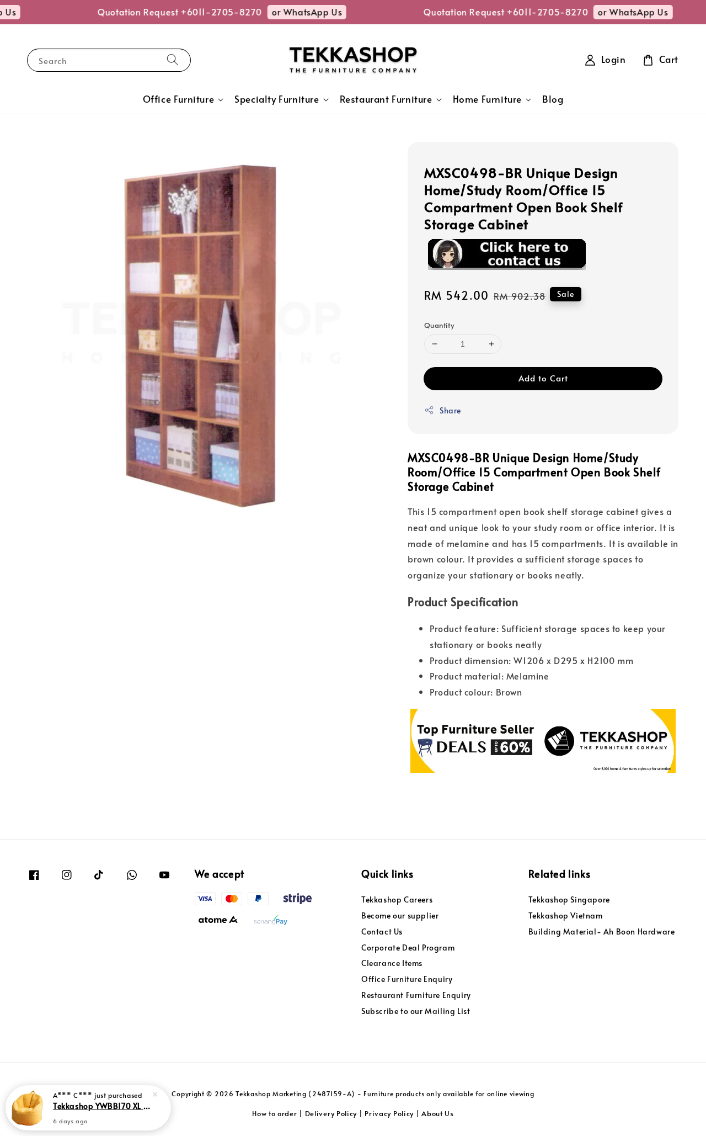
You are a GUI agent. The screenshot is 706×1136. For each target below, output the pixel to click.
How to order (274, 1113)
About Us (437, 1113)
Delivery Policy (331, 1113)
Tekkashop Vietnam (565, 915)
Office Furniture (179, 99)
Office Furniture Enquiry (406, 979)
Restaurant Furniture (386, 99)
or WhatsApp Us (296, 12)
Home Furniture (487, 99)
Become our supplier (399, 915)
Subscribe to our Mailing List (415, 1011)
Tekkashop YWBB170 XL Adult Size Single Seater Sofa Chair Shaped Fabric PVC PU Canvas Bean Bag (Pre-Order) (101, 1105)
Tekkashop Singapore (569, 900)
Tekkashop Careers (396, 900)
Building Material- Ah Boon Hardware (601, 931)
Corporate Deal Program (407, 947)
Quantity (439, 325)
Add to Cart (543, 378)
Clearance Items (391, 963)
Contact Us (382, 931)
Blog (552, 99)
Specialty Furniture (276, 99)
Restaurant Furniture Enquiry (416, 995)
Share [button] (450, 410)
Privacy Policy (389, 1113)
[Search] (172, 60)
